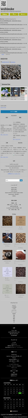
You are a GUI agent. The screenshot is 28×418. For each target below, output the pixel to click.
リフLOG (14, 342)
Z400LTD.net (14, 344)
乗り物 (14, 313)
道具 (14, 320)
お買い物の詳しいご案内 (14, 361)
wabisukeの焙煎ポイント (14, 359)
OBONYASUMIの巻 (14, 206)
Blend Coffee (14, 189)
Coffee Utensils (14, 191)
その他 (14, 308)
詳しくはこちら (4, 134)
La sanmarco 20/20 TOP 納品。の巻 (14, 207)
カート (14, 362)
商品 (14, 372)
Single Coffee (14, 187)
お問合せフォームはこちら (14, 173)
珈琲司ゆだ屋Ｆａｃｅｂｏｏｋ (14, 345)
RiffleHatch (24, 416)
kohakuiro (13, 62)
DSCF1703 (3, 107)
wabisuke (7, 9)
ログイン (23, 14)
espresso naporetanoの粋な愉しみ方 (14, 356)
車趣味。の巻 (14, 203)
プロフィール (14, 367)
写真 (14, 315)
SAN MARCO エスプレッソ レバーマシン (14, 347)
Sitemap (14, 357)
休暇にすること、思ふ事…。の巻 (14, 204)
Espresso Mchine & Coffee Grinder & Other (14, 192)
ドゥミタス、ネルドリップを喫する (14, 366)
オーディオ (14, 310)
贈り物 (14, 195)
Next (26, 87)
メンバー (14, 369)
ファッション (14, 312)
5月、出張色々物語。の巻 (14, 209)
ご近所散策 (14, 307)
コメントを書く (14, 111)
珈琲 (14, 318)
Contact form (14, 354)
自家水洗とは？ (14, 375)
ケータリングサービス (14, 364)
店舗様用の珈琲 (14, 374)
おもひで (14, 305)
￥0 (14, 14)
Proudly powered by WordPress (10, 416)
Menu (5, 14)
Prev (2, 87)
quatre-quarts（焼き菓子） (14, 194)
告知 (14, 316)
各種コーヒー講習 (14, 370)
